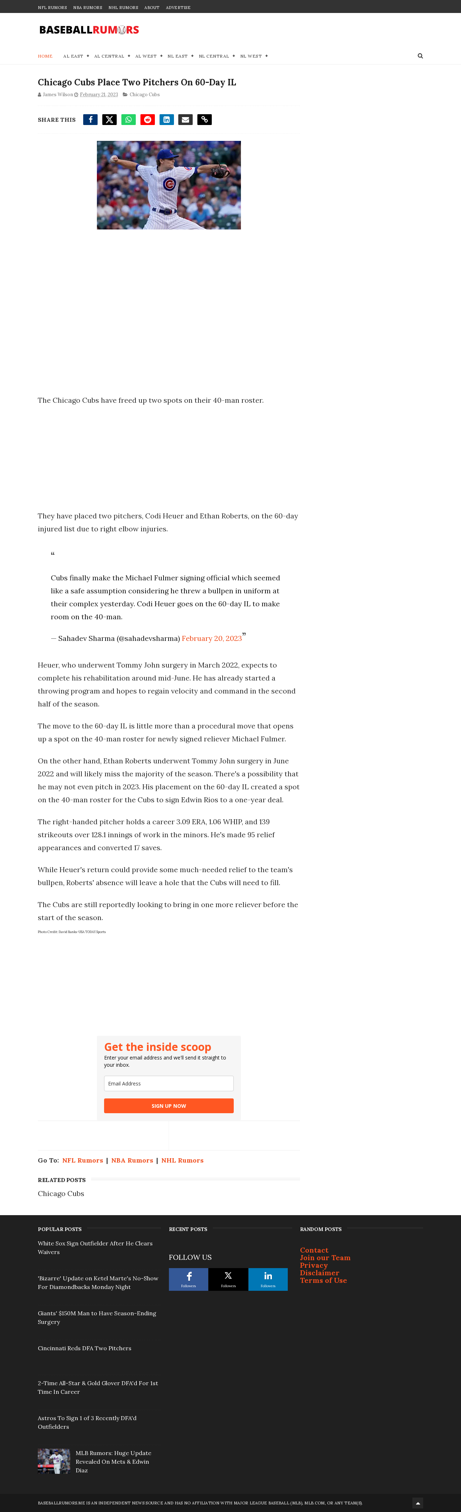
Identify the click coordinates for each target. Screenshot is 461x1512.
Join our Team (325, 1257)
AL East (73, 56)
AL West (146, 56)
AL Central (109, 56)
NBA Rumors (87, 7)
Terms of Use (323, 1280)
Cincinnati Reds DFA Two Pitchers (84, 1348)
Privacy (314, 1265)
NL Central (214, 56)
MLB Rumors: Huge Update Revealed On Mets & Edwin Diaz (113, 1461)
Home (45, 56)
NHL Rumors (123, 7)
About (152, 7)
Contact (314, 1249)
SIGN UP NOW (169, 1105)
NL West (251, 56)
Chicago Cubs (145, 95)
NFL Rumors (52, 7)
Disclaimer (320, 1272)
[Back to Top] (417, 1503)
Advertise (178, 7)
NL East (177, 56)
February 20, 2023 (212, 638)
